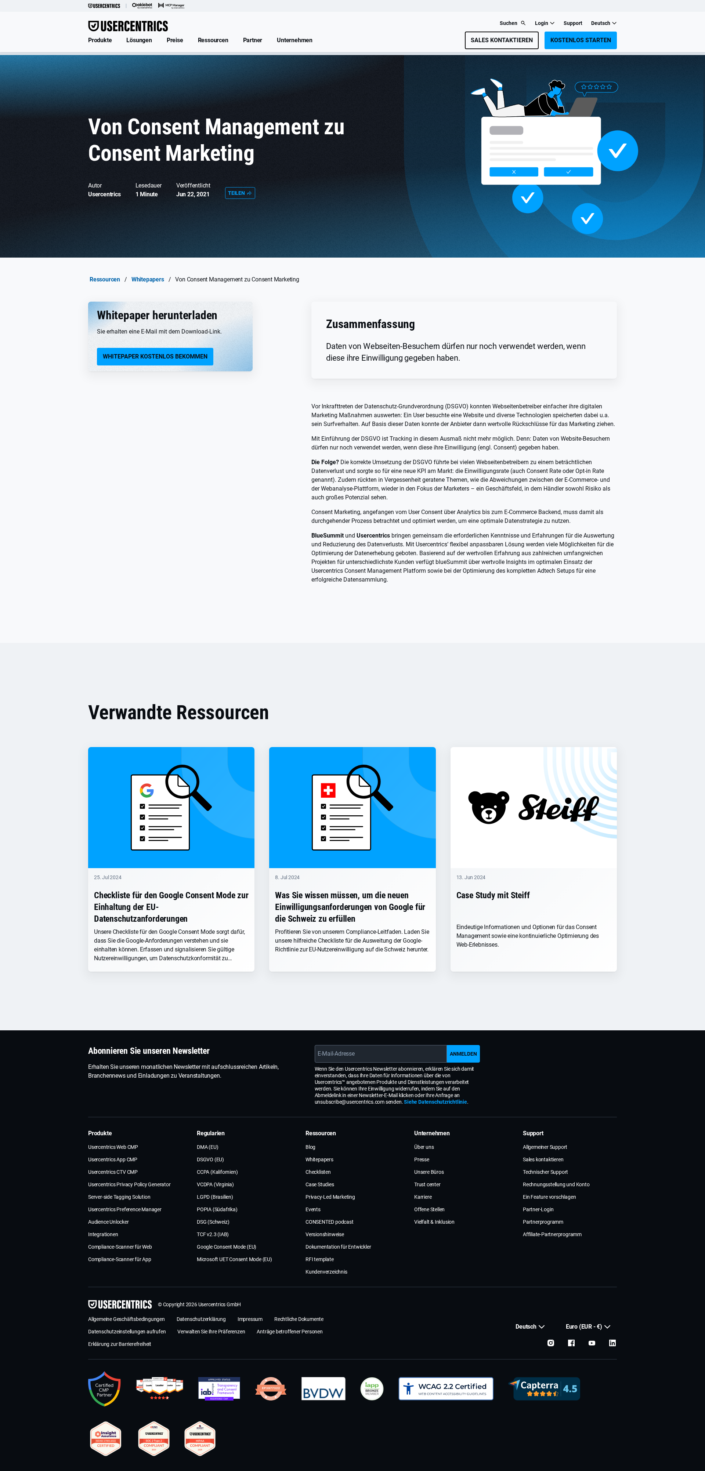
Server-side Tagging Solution (119, 1197)
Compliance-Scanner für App (119, 1259)
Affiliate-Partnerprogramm (552, 1234)
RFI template (320, 1259)
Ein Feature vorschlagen (549, 1197)
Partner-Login (538, 1209)
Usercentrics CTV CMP (113, 1172)
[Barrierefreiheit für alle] (446, 1389)
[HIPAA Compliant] (200, 1438)
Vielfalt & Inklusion (434, 1222)
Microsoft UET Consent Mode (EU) (234, 1259)
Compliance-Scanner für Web (120, 1247)
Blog (310, 1147)
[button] (100, 40)
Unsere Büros (429, 1172)
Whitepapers (147, 279)
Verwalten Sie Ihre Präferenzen (211, 1332)
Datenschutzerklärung (201, 1319)
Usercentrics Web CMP (113, 1147)
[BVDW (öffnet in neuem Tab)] (323, 1389)
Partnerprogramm (543, 1222)
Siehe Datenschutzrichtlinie (435, 1102)
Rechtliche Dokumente (298, 1319)
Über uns (424, 1147)
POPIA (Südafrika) (217, 1209)
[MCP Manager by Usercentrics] (171, 6)
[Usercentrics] (104, 6)
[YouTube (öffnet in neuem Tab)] (592, 1343)
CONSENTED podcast (330, 1222)
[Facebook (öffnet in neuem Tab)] (571, 1343)
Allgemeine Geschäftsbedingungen (126, 1319)
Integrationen (103, 1234)
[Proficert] (105, 1438)
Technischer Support (545, 1172)
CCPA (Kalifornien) (217, 1172)
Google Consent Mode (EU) (226, 1247)
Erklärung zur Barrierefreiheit (119, 1344)
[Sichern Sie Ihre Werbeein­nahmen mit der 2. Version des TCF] (219, 1389)
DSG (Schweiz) (213, 1222)
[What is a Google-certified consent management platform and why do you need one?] (104, 1388)
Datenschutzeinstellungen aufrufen (127, 1332)
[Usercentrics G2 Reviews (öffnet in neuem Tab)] (159, 1389)
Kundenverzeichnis (326, 1272)
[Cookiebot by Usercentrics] (142, 6)
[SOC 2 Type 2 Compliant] (154, 1438)
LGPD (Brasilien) (215, 1197)
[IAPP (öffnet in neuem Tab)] (372, 1389)
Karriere (422, 1197)
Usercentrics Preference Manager (125, 1209)
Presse (421, 1159)
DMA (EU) (207, 1147)
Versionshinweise (325, 1234)
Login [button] (541, 23)
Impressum (250, 1319)
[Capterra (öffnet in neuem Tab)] (544, 1389)
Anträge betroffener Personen (289, 1332)
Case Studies (320, 1184)
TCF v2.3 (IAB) (213, 1234)
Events (313, 1209)
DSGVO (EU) (210, 1159)
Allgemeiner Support (545, 1147)
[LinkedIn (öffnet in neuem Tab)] (612, 1343)
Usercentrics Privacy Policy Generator (129, 1184)
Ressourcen (105, 279)
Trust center (427, 1184)
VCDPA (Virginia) (215, 1184)
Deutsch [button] (600, 23)
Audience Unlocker (108, 1222)
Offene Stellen (429, 1209)
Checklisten (318, 1172)
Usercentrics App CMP (112, 1159)
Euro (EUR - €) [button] (584, 1326)
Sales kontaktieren (543, 1159)
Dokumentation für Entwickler (338, 1247)
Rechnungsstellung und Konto (556, 1184)
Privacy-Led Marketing (330, 1197)
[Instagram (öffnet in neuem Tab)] (550, 1343)
